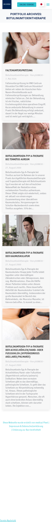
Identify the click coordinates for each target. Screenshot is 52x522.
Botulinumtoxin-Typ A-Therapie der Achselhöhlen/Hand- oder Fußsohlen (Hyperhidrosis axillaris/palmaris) (24, 351)
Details (29, 48)
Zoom (22, 48)
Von (36, 75)
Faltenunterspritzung (19, 70)
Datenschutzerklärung (32, 426)
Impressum (14, 426)
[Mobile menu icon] (48, 4)
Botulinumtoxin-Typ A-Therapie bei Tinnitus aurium (24, 157)
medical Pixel (41, 422)
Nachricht (11, 520)
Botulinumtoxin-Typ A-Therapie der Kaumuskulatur (24, 254)
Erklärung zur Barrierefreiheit (27, 429)
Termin (3, 520)
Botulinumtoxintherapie (16, 75)
